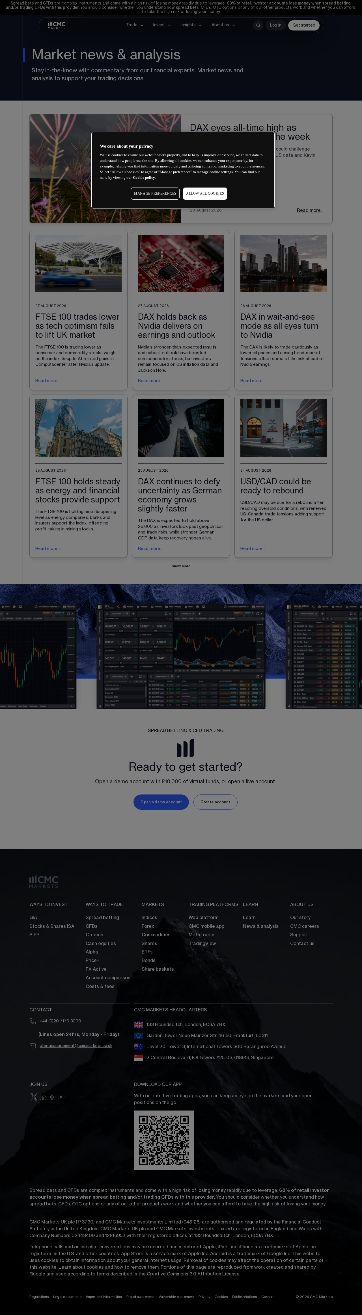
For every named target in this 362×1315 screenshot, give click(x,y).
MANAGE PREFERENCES (155, 193)
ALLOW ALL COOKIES (205, 193)
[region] (183, 170)
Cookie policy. (144, 177)
